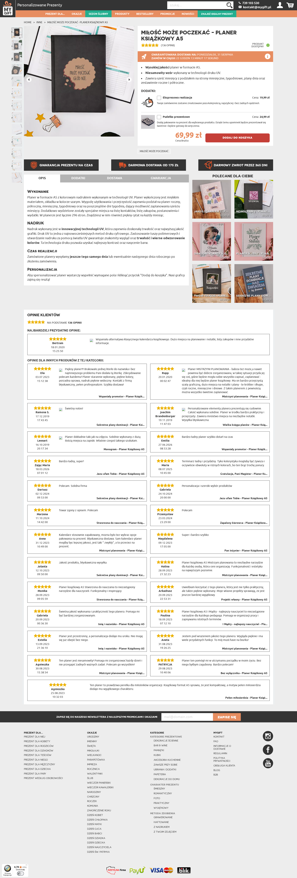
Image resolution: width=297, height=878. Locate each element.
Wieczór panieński (99, 782)
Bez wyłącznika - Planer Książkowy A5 (244, 673)
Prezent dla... (55, 14)
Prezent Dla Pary (35, 773)
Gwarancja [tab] (161, 178)
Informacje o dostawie (222, 747)
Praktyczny (161, 803)
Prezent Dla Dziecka (37, 769)
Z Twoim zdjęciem (165, 831)
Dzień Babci (94, 833)
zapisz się (227, 716)
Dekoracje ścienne (166, 740)
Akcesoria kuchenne (167, 759)
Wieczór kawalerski (100, 787)
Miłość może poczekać (154, 151)
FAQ (215, 741)
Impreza (92, 764)
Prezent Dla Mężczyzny (39, 764)
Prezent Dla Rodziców (39, 746)
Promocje (167, 14)
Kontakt (218, 736)
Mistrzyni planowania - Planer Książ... (244, 396)
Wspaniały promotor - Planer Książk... (122, 396)
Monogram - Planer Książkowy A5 (124, 449)
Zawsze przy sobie (165, 764)
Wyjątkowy (161, 807)
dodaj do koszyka (237, 137)
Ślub (90, 778)
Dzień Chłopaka (97, 819)
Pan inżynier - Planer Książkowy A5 (245, 550)
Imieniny (92, 741)
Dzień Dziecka (96, 842)
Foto (157, 798)
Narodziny (94, 792)
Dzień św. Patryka (98, 851)
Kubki (157, 755)
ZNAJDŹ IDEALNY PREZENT (217, 14)
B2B (215, 774)
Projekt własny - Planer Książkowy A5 (244, 599)
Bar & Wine (160, 745)
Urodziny (93, 736)
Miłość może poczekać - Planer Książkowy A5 (77, 22)
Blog (216, 770)
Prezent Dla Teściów (37, 755)
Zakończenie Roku (99, 810)
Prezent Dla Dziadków (38, 750)
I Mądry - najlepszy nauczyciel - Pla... (245, 624)
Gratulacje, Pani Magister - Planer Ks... (243, 474)
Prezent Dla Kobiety (37, 741)
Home (28, 22)
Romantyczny (163, 793)
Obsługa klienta (224, 765)
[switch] (20, 873)
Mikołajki (93, 750)
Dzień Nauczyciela (99, 847)
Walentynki (94, 773)
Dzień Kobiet (95, 815)
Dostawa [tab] (114, 178)
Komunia (92, 805)
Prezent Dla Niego (36, 759)
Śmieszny (159, 788)
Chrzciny (93, 796)
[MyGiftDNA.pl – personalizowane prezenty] (8, 8)
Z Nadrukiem (161, 827)
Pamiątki (159, 750)
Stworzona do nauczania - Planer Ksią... (121, 523)
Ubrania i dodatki (165, 769)
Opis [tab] (42, 178)
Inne (39, 22)
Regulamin (220, 753)
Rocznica (93, 769)
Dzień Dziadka (96, 838)
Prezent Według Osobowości (43, 778)
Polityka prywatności (221, 759)
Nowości (188, 14)
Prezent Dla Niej (34, 736)
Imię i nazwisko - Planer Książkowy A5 (121, 624)
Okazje (77, 14)
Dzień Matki (94, 824)
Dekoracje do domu (167, 779)
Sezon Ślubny (98, 14)
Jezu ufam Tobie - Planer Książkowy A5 (121, 474)
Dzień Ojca (94, 828)
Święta (91, 746)
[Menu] (26, 866)
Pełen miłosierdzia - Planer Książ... (246, 698)
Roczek (92, 801)
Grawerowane (163, 817)
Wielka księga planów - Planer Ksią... (245, 425)
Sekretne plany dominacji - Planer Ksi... (121, 425)
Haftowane (161, 822)
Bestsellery (144, 14)
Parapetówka (96, 759)
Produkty (122, 14)
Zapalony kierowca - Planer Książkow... (243, 523)
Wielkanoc (94, 755)
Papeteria (160, 774)
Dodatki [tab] (78, 178)
